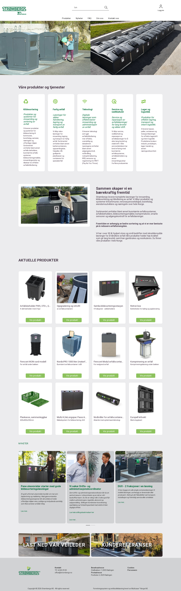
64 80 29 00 (62, 570)
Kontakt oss (113, 18)
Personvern (132, 570)
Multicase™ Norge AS (139, 589)
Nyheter (79, 18)
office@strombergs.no (63, 573)
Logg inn (160, 7)
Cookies (130, 568)
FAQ (89, 18)
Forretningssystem (100, 589)
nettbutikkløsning (117, 589)
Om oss (99, 18)
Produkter (66, 18)
